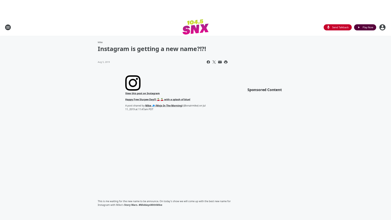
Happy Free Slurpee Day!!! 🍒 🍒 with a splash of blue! (157, 99)
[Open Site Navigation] (8, 27)
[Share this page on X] (214, 62)
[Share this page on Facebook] (208, 62)
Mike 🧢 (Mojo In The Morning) (164, 105)
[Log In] (382, 27)
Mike (100, 42)
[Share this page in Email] (220, 62)
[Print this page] (226, 62)
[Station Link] (196, 27)
